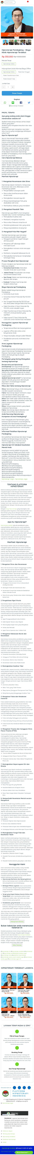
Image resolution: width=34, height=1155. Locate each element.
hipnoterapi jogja (21, 953)
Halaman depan (7, 1131)
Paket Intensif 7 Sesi (9, 79)
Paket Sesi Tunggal (24, 72)
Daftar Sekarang (17, 945)
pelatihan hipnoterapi (19, 955)
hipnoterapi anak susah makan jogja (13, 957)
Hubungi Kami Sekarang (17, 921)
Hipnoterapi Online (9, 64)
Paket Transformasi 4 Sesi (11, 75)
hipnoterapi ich (6, 951)
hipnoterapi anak (7, 955)
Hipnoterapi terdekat (9, 1136)
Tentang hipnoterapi (9, 1134)
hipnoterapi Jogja (8, 479)
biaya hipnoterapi (11, 509)
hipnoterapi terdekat (24, 935)
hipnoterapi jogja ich (15, 959)
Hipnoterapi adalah (7, 525)
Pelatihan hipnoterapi (9, 1139)
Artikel (4, 1142)
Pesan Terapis (17, 93)
